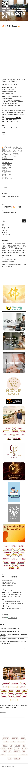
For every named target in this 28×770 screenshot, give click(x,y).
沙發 (11, 745)
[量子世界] (14, 533)
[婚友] (14, 386)
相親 (24, 751)
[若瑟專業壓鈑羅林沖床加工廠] (14, 401)
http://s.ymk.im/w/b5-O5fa (12, 121)
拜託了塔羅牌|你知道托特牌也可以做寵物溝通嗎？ (12, 639)
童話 (5, 435)
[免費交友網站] (14, 471)
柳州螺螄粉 (11, 568)
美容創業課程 (19, 693)
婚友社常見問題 (16, 438)
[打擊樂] (14, 308)
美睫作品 (14, 555)
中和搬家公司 (22, 687)
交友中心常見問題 (8, 549)
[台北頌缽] (14, 513)
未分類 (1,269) (5, 227)
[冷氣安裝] (14, 492)
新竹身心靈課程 (13, 687)
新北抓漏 (10, 748)
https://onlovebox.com (11, 116)
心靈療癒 (20, 428)
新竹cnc (9, 758)
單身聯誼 (23, 431)
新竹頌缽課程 (6, 683)
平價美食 (22, 565)
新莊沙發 (5, 745)
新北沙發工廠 (7, 565)
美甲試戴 (18, 696)
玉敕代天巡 (14, 700)
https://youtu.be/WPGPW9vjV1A (13, 118)
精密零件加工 (6, 738)
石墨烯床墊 (3, 690)
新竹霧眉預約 (19, 705)
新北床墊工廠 (17, 751)
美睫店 (22, 552)
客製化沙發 (3, 693)
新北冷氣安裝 (21, 742)
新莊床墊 (13, 742)
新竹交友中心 (17, 758)
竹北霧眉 (14, 705)
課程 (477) (4, 230)
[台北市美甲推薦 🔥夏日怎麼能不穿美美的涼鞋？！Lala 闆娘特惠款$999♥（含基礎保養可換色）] (7, 171)
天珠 (23, 435)
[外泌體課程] (14, 673)
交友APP (7, 546)
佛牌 (24, 745)
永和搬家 (18, 690)
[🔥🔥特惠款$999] (18, 150)
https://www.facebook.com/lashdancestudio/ (15, 110)
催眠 (18, 568)
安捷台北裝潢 (15, 431)
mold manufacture (12, 755)
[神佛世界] (14, 294)
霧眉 (6, 705)
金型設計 (4, 748)
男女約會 (22, 549)
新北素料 (3, 755)
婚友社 (9, 438)
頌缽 (26, 693)
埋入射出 (8, 428)
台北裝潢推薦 (21, 562)
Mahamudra (6, 431)
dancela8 (10, 24)
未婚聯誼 (17, 435)
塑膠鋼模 (6, 562)
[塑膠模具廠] (14, 363)
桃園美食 (25, 690)
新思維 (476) (5, 232)
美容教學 (11, 690)
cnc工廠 (17, 748)
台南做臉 (11, 693)
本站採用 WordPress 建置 (8, 766)
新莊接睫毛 (14, 559)
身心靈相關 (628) (6, 229)
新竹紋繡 (4, 707)
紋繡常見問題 (6, 559)
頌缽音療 (16, 552)
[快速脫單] (14, 415)
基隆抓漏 (4, 696)
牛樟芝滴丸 (22, 559)
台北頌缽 (14, 707)
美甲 (10, 751)
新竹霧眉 (2, 705)
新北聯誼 (15, 565)
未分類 (5, 187)
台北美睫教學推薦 (12, 618)
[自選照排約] (14, 341)
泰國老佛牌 (23, 748)
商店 (14, 428)
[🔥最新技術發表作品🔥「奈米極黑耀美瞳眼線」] (7, 152)
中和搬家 (23, 683)
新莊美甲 (8, 555)
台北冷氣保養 (15, 683)
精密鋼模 (13, 562)
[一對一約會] (14, 322)
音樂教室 (23, 738)
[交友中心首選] (14, 452)
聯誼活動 (21, 546)
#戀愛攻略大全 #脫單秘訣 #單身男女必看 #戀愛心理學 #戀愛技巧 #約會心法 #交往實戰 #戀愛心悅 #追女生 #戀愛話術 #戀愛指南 (14, 12)
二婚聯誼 (11, 435)
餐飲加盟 (5, 687)
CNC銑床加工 (15, 738)
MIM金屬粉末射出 (23, 755)
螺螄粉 (24, 696)
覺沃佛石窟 (11, 696)
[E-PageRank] (5, 618)
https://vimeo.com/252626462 (13, 119)
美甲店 (20, 555)
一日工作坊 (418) (6, 234)
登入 (10, 196)
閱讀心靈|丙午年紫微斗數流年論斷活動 (9, 628)
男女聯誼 (14, 546)
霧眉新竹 (9, 705)
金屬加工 (6, 742)
